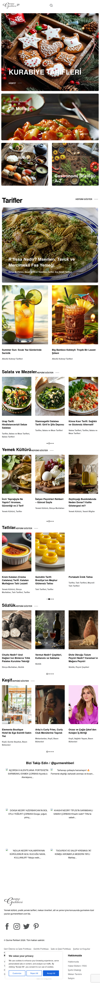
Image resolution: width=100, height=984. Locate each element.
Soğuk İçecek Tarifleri (78, 511)
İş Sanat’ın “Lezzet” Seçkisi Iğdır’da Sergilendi (49, 731)
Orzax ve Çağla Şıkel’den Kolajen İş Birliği (16, 731)
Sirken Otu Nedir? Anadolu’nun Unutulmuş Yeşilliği (49, 658)
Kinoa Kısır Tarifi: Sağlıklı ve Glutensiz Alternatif (49, 423)
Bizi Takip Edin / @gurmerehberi (50, 763)
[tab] (78, 84)
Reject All (34, 973)
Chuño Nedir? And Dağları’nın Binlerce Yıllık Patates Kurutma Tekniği (83, 658)
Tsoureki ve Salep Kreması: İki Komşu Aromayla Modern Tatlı (81, 580)
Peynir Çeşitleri (15, 667)
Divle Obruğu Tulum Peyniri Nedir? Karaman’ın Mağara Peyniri (16, 658)
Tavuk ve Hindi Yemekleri (36, 272)
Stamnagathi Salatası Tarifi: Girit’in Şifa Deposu (16, 423)
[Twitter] (26, 926)
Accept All (51, 973)
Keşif (4, 738)
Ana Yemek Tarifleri (63, 272)
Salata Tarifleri (41, 430)
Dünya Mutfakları (16, 272)
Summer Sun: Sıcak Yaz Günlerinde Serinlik (22, 351)
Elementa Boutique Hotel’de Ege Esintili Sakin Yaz (83, 733)
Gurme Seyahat (81, 741)
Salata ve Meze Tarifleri (19, 430)
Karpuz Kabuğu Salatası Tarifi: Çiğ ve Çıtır (82, 423)
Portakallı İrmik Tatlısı (47, 577)
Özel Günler (40, 738)
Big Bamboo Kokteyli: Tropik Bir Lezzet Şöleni (74, 351)
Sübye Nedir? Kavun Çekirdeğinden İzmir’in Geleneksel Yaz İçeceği (81, 502)
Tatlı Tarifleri (7, 589)
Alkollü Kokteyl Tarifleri (12, 358)
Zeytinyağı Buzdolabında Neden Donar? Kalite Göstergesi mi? (49, 502)
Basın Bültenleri (54, 738)
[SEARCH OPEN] (51, 5)
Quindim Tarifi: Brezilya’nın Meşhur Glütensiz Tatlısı (13, 580)
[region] (34, 965)
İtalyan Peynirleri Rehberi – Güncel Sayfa (16, 500)
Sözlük (5, 667)
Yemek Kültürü (8, 508)
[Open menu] (18, 5)
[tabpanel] (50, 52)
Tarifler (51, 272)
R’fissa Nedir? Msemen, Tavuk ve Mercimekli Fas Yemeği (41, 262)
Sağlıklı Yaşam (14, 738)
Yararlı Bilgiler (55, 511)
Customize (17, 973)
